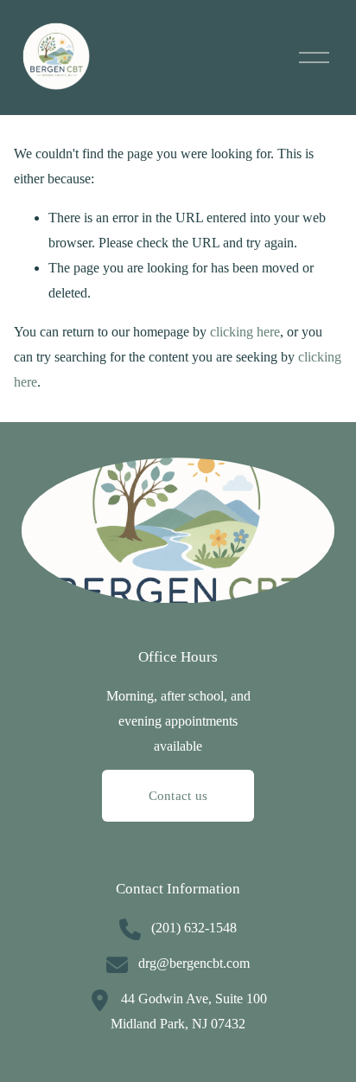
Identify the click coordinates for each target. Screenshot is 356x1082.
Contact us (178, 796)
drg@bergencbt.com (194, 963)
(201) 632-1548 (194, 927)
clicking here (245, 331)
